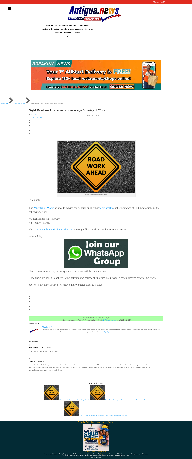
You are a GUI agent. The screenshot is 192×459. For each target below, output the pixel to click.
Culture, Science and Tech (65, 25)
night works (106, 207)
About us (89, 29)
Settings (160, 456)
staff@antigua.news (36, 117)
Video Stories (83, 25)
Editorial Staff (35, 115)
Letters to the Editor (50, 29)
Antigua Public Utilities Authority (53, 229)
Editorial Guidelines (63, 33)
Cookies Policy (102, 451)
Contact (77, 33)
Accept (138, 456)
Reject (149, 456)
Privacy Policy (90, 451)
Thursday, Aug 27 (159, 2)
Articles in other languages (72, 29)
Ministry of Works (44, 207)
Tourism (49, 25)
